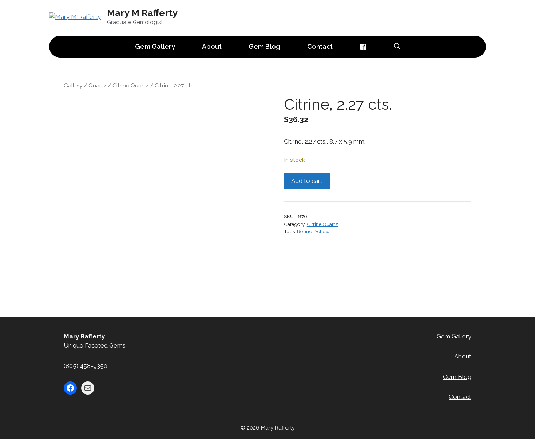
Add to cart (306, 180)
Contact (320, 46)
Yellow (322, 231)
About (212, 46)
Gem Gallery (155, 46)
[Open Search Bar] (397, 47)
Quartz (97, 85)
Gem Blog (264, 46)
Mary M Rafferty (142, 12)
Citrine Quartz (130, 85)
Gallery (73, 85)
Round (304, 231)
